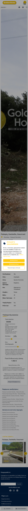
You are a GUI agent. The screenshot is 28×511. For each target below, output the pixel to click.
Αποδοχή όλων (14, 260)
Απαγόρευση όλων (14, 264)
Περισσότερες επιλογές (14, 268)
